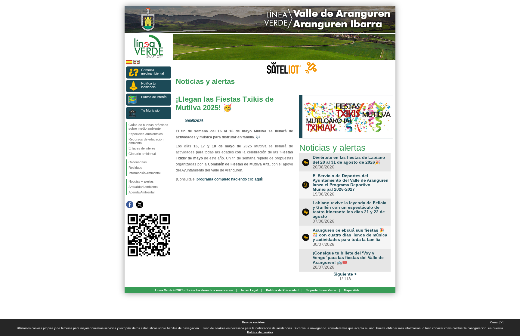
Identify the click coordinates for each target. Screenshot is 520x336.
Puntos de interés (154, 97)
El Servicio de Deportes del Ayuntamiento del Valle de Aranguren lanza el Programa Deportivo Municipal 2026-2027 (350, 183)
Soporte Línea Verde (321, 290)
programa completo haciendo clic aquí (229, 179)
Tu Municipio (150, 110)
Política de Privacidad (282, 290)
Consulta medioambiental (152, 71)
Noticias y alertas (141, 181)
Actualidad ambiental (143, 187)
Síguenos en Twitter (139, 204)
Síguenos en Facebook (129, 204)
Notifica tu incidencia (148, 85)
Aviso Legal (249, 290)
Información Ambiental (144, 173)
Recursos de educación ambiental (145, 141)
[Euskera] (136, 63)
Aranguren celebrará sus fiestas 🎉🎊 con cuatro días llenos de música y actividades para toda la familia (350, 235)
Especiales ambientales (145, 134)
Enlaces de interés (142, 148)
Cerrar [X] (496, 322)
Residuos (135, 167)
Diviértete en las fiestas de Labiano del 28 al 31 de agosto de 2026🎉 (349, 160)
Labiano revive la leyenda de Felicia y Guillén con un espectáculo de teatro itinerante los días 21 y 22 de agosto (349, 210)
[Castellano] (129, 63)
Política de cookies (260, 332)
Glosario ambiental (142, 154)
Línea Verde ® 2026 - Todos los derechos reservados (194, 290)
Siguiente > (345, 274)
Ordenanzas (137, 162)
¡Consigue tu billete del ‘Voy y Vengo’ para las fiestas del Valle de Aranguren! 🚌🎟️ (348, 258)
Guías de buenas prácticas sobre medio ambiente (148, 126)
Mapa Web (351, 290)
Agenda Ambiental (141, 192)
